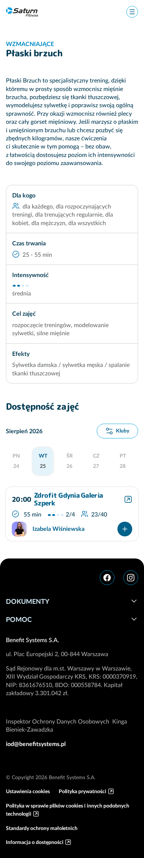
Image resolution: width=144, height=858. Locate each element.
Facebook (107, 577)
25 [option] (43, 461)
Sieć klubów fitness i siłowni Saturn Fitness (22, 12)
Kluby (122, 431)
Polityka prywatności (82, 791)
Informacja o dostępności (35, 842)
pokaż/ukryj (134, 601)
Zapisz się (124, 529)
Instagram (130, 577)
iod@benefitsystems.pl (36, 743)
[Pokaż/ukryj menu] (132, 12)
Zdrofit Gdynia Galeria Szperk (68, 499)
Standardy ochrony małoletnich (42, 828)
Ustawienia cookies (28, 791)
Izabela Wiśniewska (58, 528)
